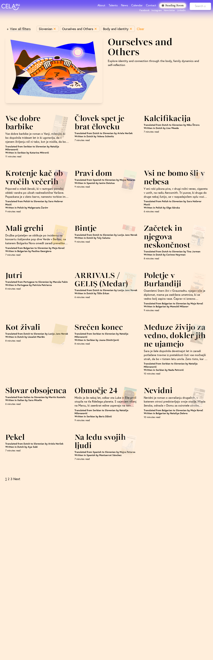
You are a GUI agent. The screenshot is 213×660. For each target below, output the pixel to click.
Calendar (137, 5)
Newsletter (169, 10)
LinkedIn (181, 10)
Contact (151, 5)
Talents (113, 5)
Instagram (156, 10)
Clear (140, 29)
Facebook (144, 10)
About (101, 5)
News (124, 5)
